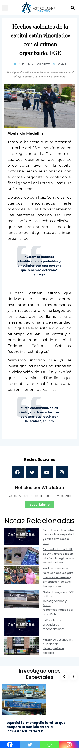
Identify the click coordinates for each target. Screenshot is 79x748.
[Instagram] (62, 472)
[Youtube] (47, 472)
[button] (5, 8)
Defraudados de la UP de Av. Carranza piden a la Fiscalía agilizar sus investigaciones (58, 555)
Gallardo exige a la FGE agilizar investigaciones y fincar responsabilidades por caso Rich (58, 603)
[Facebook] (18, 472)
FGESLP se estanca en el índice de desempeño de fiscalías (58, 646)
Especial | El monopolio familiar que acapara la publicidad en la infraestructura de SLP (35, 726)
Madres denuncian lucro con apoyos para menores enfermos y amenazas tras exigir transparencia (58, 577)
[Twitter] (32, 472)
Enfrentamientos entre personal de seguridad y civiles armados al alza (58, 536)
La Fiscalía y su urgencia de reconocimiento (54, 624)
